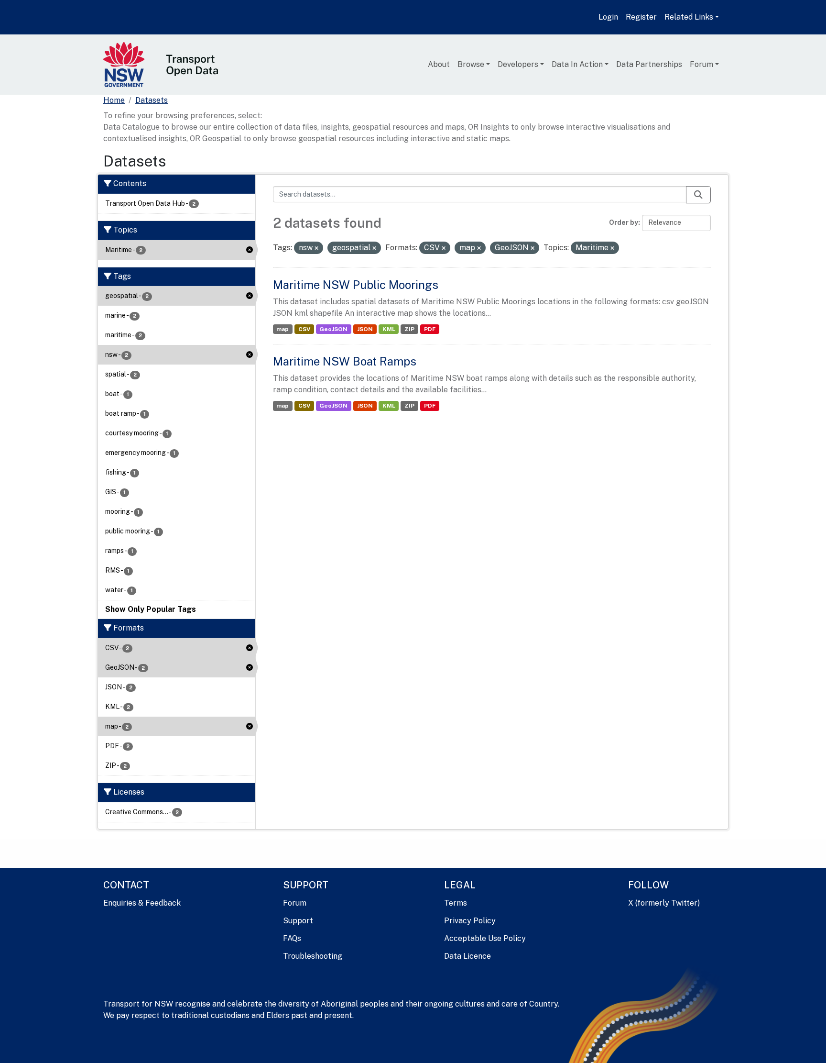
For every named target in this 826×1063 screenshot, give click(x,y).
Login (608, 17)
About (439, 64)
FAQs (292, 938)
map (282, 329)
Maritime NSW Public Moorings (355, 284)
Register (641, 17)
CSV (304, 329)
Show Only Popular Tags (150, 609)
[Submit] (698, 194)
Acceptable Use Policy (485, 938)
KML (388, 329)
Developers (518, 64)
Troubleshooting (312, 956)
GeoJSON (333, 329)
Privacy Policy (470, 920)
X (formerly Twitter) (664, 903)
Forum (701, 64)
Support (298, 920)
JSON (365, 329)
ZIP (409, 329)
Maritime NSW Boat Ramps (344, 361)
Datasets (151, 100)
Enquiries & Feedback (142, 903)
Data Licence (467, 956)
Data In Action (577, 64)
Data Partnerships (649, 64)
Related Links (688, 17)
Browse (470, 64)
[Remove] (316, 248)
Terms (455, 903)
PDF (429, 329)
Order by (623, 222)
